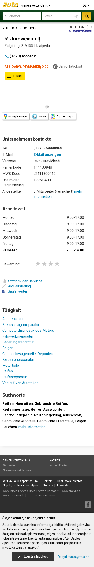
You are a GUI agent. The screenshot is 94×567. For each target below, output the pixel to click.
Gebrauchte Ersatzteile (55, 421)
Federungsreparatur (18, 342)
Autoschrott (72, 415)
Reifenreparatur (14, 377)
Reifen (7, 371)
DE (85, 5)
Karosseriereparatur (18, 359)
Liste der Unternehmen (20, 28)
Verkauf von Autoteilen (20, 383)
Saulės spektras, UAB (26, 481)
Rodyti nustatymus (71, 557)
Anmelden (63, 485)
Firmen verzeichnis (35, 5)
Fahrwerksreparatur (17, 336)
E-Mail (17, 76)
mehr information (31, 427)
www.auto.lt (27, 491)
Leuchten (9, 427)
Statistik (48, 485)
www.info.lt (10, 491)
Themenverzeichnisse (17, 470)
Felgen (7, 348)
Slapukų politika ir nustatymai (21, 485)
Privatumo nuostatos (69, 481)
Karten (55, 460)
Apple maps (65, 116)
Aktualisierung (19, 286)
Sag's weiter (17, 291)
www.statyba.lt (71, 491)
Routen (63, 465)
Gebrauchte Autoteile (19, 421)
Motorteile (10, 365)
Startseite (9, 465)
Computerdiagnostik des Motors (28, 330)
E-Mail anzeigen (47, 154)
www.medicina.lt (13, 495)
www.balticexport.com (41, 495)
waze (42, 116)
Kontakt (47, 481)
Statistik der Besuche (25, 281)
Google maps (17, 116)
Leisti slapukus (35, 556)
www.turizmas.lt (48, 491)
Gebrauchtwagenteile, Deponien (27, 354)
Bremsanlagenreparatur (20, 325)
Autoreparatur (13, 319)
